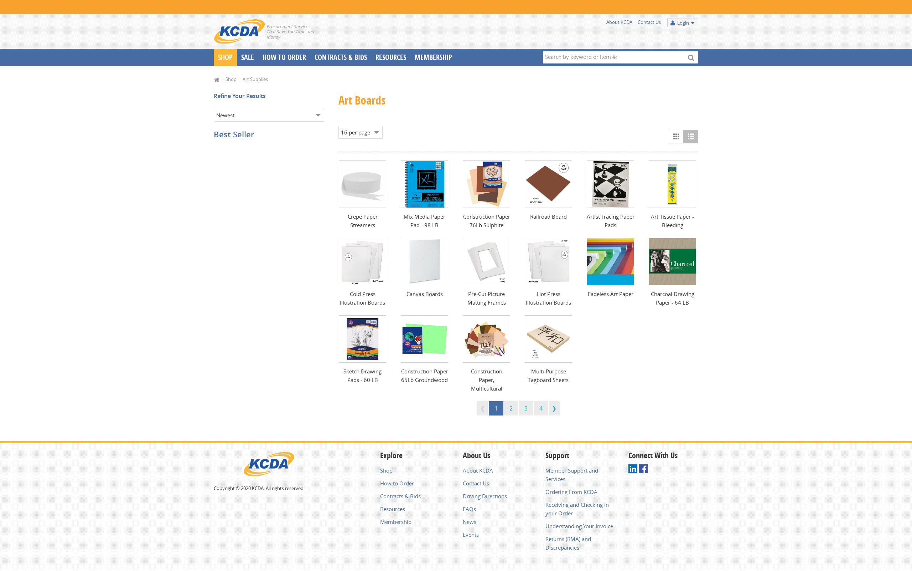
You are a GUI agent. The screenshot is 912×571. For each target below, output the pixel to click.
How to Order (397, 483)
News (469, 521)
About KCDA (619, 22)
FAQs (469, 509)
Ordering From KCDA (571, 491)
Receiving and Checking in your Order (577, 509)
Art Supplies (255, 79)
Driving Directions (485, 496)
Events (471, 534)
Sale (247, 57)
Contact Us (649, 22)
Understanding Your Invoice (579, 526)
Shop (225, 57)
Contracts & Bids (341, 57)
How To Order (284, 57)
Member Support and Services (571, 475)
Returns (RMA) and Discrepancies (568, 543)
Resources (390, 57)
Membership (433, 57)
